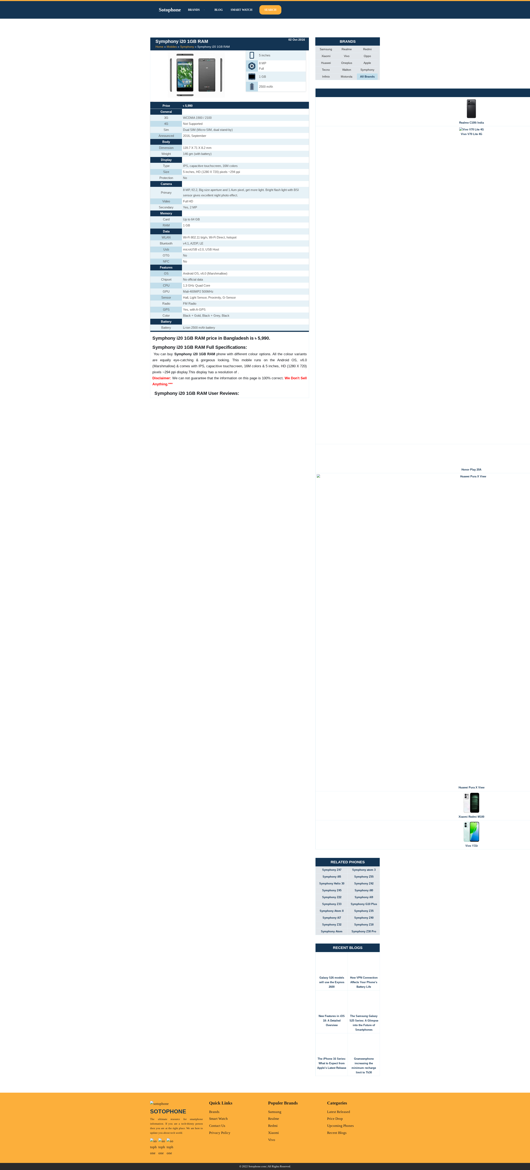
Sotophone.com (257, 1166)
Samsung (326, 49)
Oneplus (346, 62)
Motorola (346, 76)
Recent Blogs (337, 1133)
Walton (346, 69)
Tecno (326, 69)
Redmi (367, 49)
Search (270, 9)
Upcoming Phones (340, 1126)
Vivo (346, 56)
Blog (218, 9)
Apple (367, 62)
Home (159, 46)
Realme (347, 49)
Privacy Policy (219, 1133)
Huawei (326, 62)
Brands (214, 1112)
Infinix (326, 76)
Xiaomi (326, 56)
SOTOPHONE (168, 1111)
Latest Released (338, 1112)
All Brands (367, 76)
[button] (204, 9)
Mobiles (172, 46)
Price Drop (335, 1119)
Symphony (187, 46)
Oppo (367, 56)
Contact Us (217, 1126)
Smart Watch (241, 9)
